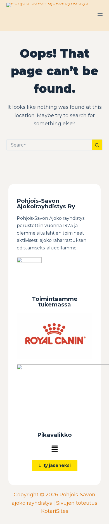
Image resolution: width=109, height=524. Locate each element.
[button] (54, 448)
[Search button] (97, 145)
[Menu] (100, 15)
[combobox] (49, 144)
